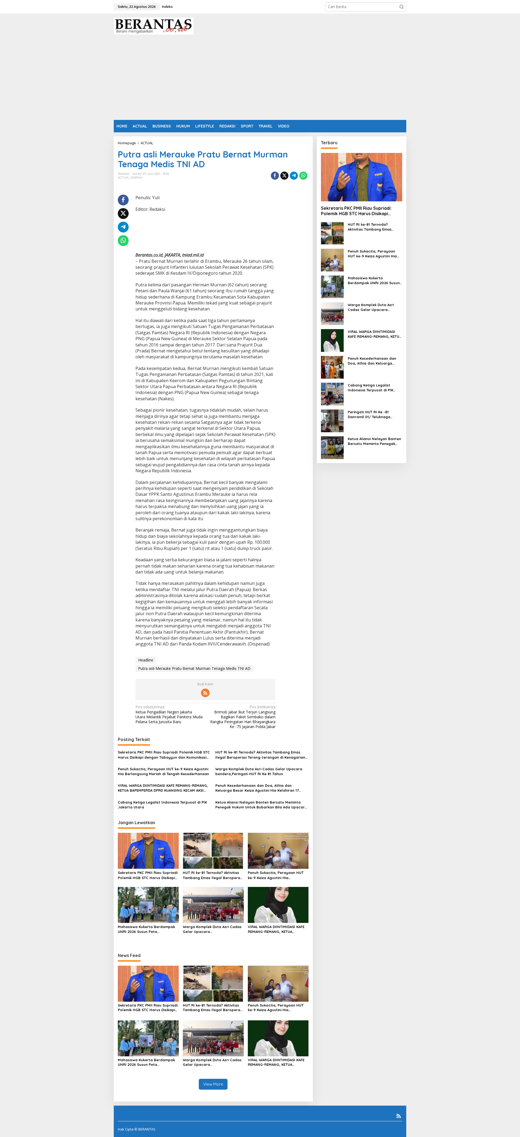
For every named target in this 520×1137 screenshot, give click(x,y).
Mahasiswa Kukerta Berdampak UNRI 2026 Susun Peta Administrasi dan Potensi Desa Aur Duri (146, 929)
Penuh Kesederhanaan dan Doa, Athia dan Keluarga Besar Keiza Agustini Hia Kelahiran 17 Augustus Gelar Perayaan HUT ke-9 (257, 788)
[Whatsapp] (303, 176)
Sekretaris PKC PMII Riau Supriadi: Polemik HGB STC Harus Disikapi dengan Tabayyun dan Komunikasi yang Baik (164, 754)
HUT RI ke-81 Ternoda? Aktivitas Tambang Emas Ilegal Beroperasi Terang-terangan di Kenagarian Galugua (260, 754)
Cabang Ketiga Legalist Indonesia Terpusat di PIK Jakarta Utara (162, 804)
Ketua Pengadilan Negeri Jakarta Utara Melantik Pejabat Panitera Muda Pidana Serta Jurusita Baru (169, 714)
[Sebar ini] (275, 176)
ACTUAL (123, 177)
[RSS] (205, 693)
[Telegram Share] (294, 176)
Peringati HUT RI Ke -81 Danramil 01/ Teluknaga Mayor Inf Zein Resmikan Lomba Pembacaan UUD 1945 (374, 414)
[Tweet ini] (284, 176)
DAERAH (136, 177)
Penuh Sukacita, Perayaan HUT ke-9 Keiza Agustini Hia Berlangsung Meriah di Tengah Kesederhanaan (163, 771)
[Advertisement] (260, 79)
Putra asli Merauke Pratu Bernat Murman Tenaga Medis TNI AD (194, 668)
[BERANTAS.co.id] (154, 25)
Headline (145, 660)
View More (213, 1084)
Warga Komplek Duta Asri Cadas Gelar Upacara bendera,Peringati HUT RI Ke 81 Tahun (258, 771)
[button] (401, 6)
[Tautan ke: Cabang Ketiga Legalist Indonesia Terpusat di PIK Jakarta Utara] (332, 393)
